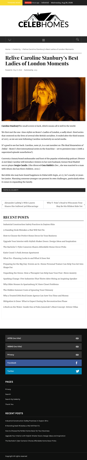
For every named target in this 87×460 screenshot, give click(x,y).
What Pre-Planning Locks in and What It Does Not (26, 258)
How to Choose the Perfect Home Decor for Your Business (30, 235)
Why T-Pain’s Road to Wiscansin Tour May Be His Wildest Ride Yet (64, 204)
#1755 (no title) (14, 338)
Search (8, 394)
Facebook (11, 363)
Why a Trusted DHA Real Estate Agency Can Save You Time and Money (35, 295)
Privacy (10, 354)
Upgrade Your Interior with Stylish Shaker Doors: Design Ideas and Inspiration (39, 241)
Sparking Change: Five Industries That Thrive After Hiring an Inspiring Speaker (40, 278)
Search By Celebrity (12, 399)
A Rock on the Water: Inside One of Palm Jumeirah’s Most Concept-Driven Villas (40, 307)
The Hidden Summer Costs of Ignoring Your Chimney (28, 290)
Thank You (9, 404)
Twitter (10, 371)
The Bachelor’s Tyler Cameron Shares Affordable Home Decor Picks (34, 247)
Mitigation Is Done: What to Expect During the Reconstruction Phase (35, 301)
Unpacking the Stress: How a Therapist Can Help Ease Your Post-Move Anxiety (39, 273)
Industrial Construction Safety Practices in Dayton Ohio (29, 224)
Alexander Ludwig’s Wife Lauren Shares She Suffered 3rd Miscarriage (21, 204)
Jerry (35, 70)
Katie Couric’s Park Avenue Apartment (21, 252)
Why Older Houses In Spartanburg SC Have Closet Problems (31, 284)
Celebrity (14, 190)
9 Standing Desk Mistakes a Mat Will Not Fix (24, 230)
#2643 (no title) (14, 346)
